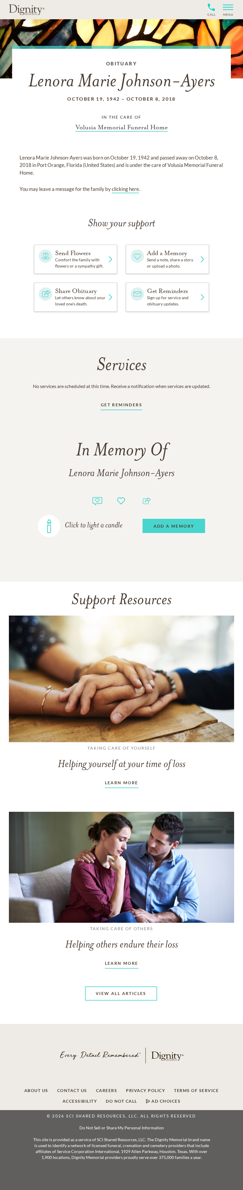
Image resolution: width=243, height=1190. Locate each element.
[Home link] (26, 9)
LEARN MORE (121, 782)
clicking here (125, 189)
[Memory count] (97, 500)
